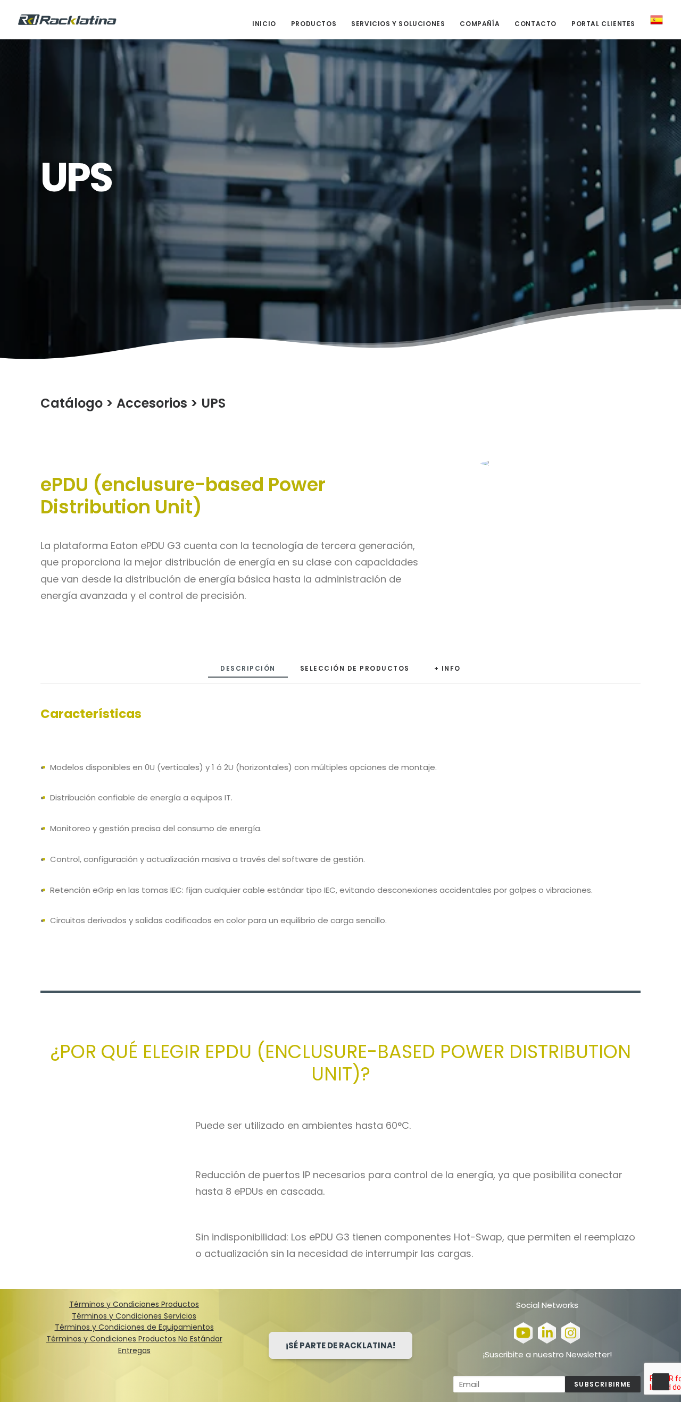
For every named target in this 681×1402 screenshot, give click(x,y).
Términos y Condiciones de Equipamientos (134, 1327)
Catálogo (71, 403)
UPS (213, 403)
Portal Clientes (603, 23)
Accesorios (152, 403)
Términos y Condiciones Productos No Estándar (134, 1338)
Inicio (264, 23)
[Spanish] (653, 19)
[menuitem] (268, 24)
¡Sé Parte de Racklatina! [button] (340, 1345)
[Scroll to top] (660, 1381)
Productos (313, 23)
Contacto (535, 23)
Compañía (480, 23)
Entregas (134, 1350)
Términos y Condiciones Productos (134, 1304)
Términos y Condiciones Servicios (134, 1316)
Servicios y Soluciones (398, 23)
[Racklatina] (67, 19)
